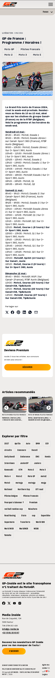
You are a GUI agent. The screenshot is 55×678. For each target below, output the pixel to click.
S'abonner (14, 651)
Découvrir (27, 367)
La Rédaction (7, 33)
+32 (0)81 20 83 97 (10, 633)
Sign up (5, 665)
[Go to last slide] (6, 408)
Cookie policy (30, 669)
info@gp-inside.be (10, 629)
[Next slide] (48, 408)
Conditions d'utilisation (18, 665)
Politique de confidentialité (13, 669)
